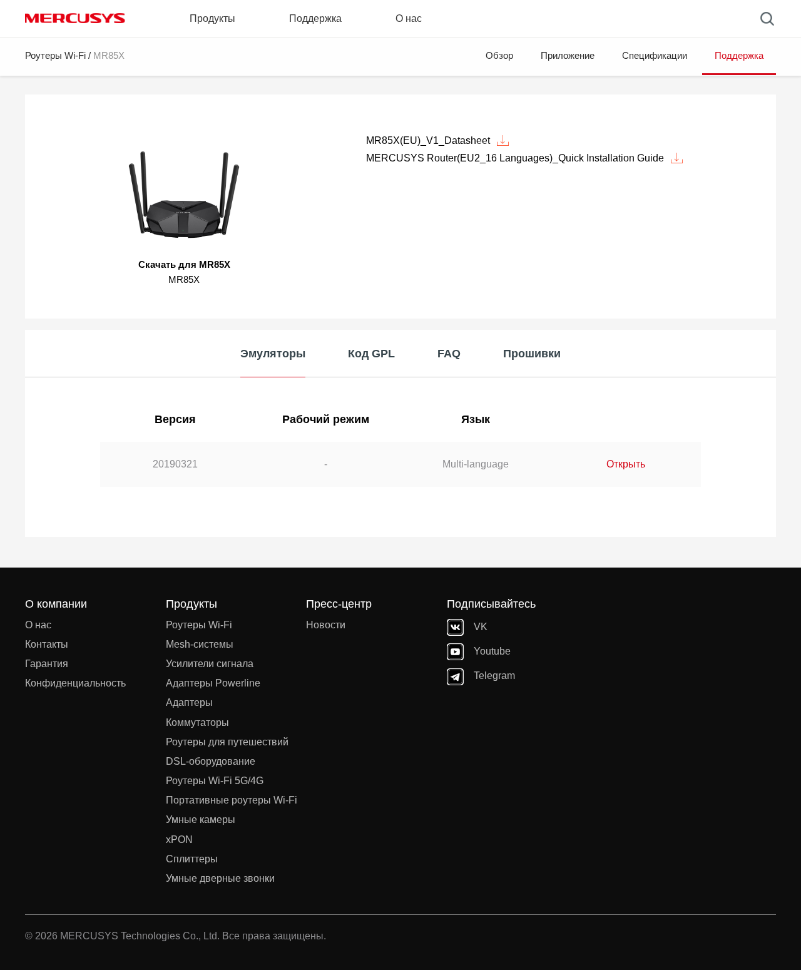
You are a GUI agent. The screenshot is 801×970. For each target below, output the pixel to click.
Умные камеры (200, 819)
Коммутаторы (197, 722)
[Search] (767, 19)
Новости (325, 625)
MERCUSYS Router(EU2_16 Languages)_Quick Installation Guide (515, 158)
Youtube (492, 651)
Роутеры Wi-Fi (55, 55)
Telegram (494, 675)
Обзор (499, 55)
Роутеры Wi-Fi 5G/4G (214, 780)
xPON (179, 839)
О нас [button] (408, 18)
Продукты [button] (212, 18)
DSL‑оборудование (210, 761)
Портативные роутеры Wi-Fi (231, 800)
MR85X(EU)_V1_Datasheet (428, 140)
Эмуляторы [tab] (272, 353)
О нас (38, 625)
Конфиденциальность (75, 683)
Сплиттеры (192, 859)
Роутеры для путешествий (227, 742)
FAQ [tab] (449, 353)
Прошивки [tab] (532, 353)
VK (480, 626)
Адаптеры (189, 702)
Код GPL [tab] (371, 353)
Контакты (46, 644)
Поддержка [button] (315, 18)
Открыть (625, 464)
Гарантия (46, 663)
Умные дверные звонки (220, 878)
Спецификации (654, 55)
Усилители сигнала (209, 663)
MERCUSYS (75, 18)
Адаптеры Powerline (213, 683)
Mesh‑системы (199, 644)
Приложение (567, 55)
